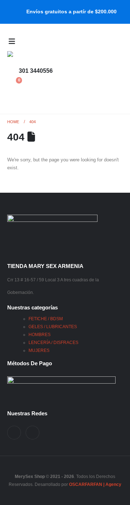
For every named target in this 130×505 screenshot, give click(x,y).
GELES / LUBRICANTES (53, 326)
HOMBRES (40, 334)
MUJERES (39, 350)
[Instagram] (32, 432)
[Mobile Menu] (12, 41)
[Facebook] (14, 432)
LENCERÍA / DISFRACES (53, 342)
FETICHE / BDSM (46, 318)
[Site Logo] (21, 57)
